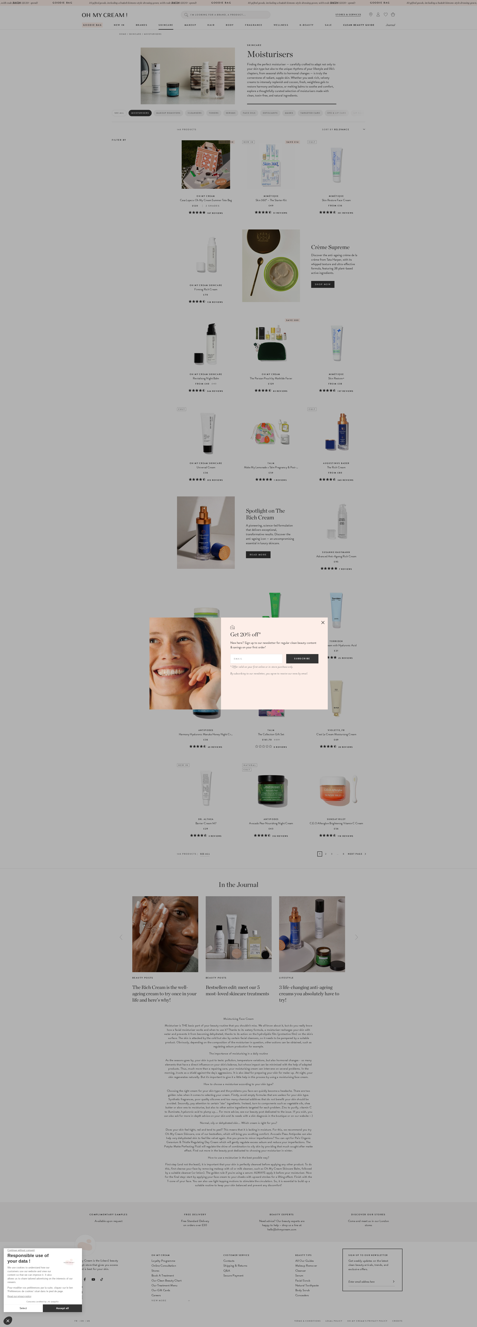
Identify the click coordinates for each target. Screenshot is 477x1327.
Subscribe (302, 658)
